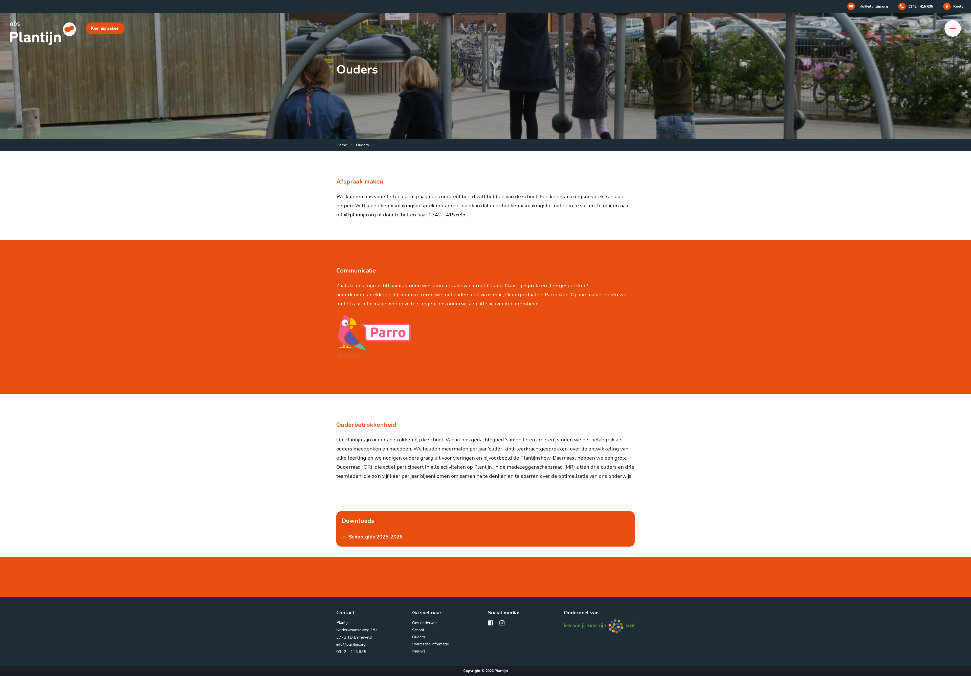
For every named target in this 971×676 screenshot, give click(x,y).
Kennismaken (105, 28)
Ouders (418, 637)
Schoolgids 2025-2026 (376, 536)
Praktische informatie (430, 644)
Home (341, 145)
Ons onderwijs (424, 623)
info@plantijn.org (356, 214)
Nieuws (419, 651)
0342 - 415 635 (351, 652)
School (418, 630)
